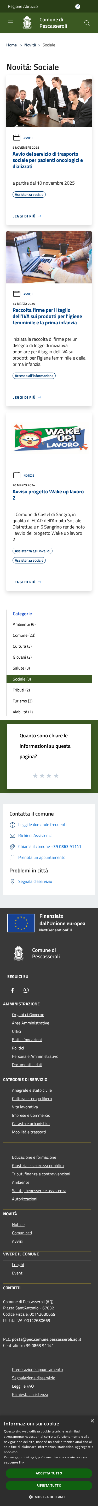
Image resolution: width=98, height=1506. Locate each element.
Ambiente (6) (24, 624)
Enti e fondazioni (27, 1039)
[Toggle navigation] (10, 22)
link (21, 1462)
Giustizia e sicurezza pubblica (38, 1165)
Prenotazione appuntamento (37, 1369)
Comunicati (22, 1233)
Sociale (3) (22, 679)
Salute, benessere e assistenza (39, 1190)
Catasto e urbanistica (31, 1123)
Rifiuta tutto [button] (49, 1485)
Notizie (29, 475)
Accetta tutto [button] (49, 1473)
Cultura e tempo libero (32, 1098)
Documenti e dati (27, 1064)
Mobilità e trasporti (29, 1132)
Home (11, 45)
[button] (49, 1497)
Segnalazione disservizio (33, 1378)
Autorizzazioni (24, 1199)
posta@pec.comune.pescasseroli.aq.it (46, 1339)
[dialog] (49, 1461)
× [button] (92, 1421)
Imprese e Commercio (31, 1115)
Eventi (18, 1273)
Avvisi (28, 137)
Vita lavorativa (25, 1107)
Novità (30, 45)
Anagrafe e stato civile (32, 1090)
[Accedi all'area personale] (78, 7)
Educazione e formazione (34, 1157)
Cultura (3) (22, 646)
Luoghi (18, 1264)
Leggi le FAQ (23, 1386)
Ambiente (20, 1182)
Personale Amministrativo (35, 1056)
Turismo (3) (22, 701)
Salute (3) (21, 668)
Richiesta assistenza (30, 1394)
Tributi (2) (21, 690)
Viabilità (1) (23, 712)
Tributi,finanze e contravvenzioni (41, 1174)
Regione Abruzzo (23, 6)
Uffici (16, 1031)
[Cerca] (87, 23)
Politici (18, 1048)
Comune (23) (24, 635)
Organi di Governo (28, 1014)
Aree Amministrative (30, 1023)
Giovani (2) (22, 657)
